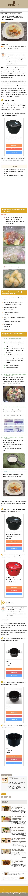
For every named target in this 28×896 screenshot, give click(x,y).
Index (12, 166)
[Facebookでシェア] (5, 797)
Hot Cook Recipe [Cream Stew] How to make (13, 175)
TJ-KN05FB (9, 750)
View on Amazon (14, 145)
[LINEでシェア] (10, 797)
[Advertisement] (14, 193)
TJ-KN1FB (8, 663)
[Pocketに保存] (7, 797)
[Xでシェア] (2, 797)
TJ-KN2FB (8, 707)
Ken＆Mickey (11, 777)
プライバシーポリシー (7, 889)
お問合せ (20, 889)
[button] (25, 590)
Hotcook (4, 793)
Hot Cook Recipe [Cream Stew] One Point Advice (14, 169)
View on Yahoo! (14, 152)
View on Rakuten (14, 148)
